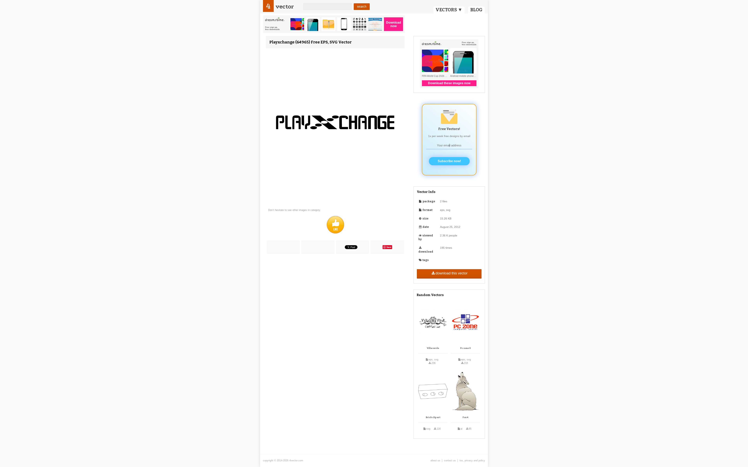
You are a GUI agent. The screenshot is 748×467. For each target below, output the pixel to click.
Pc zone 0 (465, 348)
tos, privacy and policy (472, 460)
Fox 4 (465, 417)
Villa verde (433, 348)
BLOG (476, 9)
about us (435, 460)
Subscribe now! (449, 161)
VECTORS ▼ (449, 9)
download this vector (452, 273)
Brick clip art (433, 417)
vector (284, 6)
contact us (450, 460)
